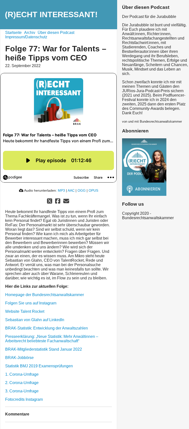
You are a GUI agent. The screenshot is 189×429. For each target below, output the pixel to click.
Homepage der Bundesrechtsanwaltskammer (44, 295)
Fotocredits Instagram (24, 399)
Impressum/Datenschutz (26, 37)
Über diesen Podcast (56, 32)
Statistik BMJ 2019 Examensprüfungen (39, 366)
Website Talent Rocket (24, 311)
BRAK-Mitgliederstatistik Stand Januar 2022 (43, 349)
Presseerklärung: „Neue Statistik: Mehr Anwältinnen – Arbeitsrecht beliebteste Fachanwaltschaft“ (51, 338)
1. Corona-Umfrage (22, 374)
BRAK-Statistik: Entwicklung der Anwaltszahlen (46, 328)
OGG (82, 190)
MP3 (61, 190)
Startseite (13, 32)
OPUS (93, 190)
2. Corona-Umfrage (22, 383)
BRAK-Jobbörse (19, 358)
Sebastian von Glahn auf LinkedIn (34, 320)
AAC (71, 190)
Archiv (29, 32)
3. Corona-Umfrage (22, 391)
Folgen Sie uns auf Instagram (30, 303)
